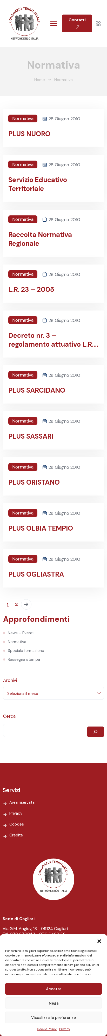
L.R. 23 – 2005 (31, 289)
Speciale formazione (26, 650)
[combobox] (53, 693)
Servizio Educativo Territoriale (37, 184)
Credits (16, 835)
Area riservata (22, 802)
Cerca (9, 716)
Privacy (64, 1029)
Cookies (16, 824)
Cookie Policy (47, 1029)
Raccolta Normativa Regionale (40, 239)
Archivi (10, 680)
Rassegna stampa (24, 659)
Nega (53, 1003)
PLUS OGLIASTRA (36, 574)
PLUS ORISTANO (34, 482)
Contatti (77, 20)
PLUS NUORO (29, 133)
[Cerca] (95, 732)
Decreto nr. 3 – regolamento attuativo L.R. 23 (50, 340)
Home (39, 79)
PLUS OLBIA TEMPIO (40, 528)
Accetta (53, 989)
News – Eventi (21, 633)
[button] (99, 940)
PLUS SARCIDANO (36, 390)
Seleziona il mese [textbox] (22, 693)
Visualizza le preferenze (53, 1017)
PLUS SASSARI (30, 436)
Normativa (23, 118)
